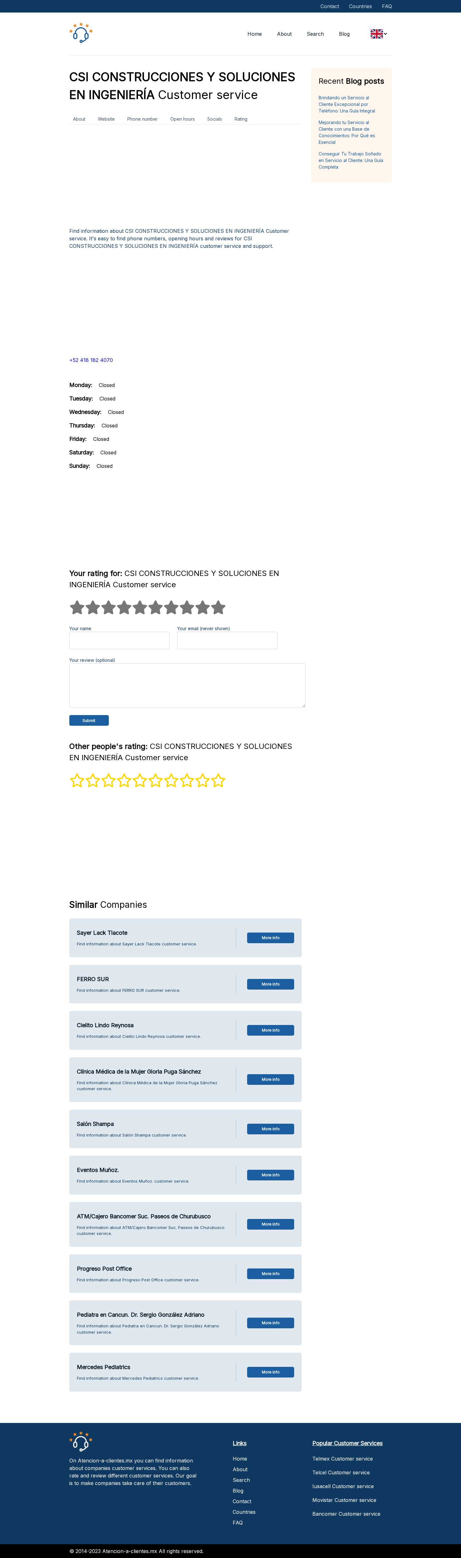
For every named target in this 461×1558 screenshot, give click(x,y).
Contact (330, 6)
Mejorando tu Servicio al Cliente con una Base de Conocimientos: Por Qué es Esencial (347, 132)
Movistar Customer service (344, 1500)
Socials (214, 119)
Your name (80, 628)
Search (315, 34)
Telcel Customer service (341, 1472)
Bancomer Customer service (346, 1514)
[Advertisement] (185, 178)
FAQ (387, 6)
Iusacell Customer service (343, 1486)
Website (106, 119)
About (284, 34)
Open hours (182, 119)
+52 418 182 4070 (91, 360)
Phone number (142, 119)
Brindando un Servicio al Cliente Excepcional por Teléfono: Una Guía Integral (347, 104)
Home (254, 34)
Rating (241, 119)
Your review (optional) (92, 660)
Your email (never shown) (203, 628)
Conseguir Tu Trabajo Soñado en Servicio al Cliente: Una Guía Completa (351, 160)
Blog (344, 34)
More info (271, 937)
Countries (360, 6)
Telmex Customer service (342, 1459)
